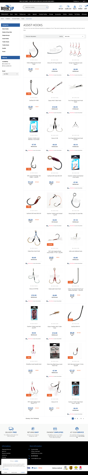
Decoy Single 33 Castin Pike (76, 213)
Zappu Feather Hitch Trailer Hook (55, 327)
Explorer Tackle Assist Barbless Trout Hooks (33, 138)
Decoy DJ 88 (54, 138)
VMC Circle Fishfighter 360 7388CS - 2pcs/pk (34, 176)
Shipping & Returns (6, 449)
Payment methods (6, 453)
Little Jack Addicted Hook (75, 251)
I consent (23, 472)
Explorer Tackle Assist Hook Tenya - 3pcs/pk (75, 402)
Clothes (65, 14)
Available (7, 63)
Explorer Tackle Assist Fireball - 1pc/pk (54, 214)
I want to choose (14, 472)
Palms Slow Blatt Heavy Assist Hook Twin (54, 365)
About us (4, 451)
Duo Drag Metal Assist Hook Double (75, 139)
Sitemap (4, 457)
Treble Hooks (5, 45)
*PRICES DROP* (4, 14)
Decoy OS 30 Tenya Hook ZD (54, 62)
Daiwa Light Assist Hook (55, 288)
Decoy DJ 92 (54, 401)
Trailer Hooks (5, 41)
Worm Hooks (5, 28)
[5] (36, 60)
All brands (84, 14)
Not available (7, 65)
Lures (29, 14)
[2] (32, 60)
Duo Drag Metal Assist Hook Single (75, 101)
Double (4, 48)
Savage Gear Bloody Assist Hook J (75, 63)
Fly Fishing (77, 14)
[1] (31, 60)
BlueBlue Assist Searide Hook (33, 364)
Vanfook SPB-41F (75, 326)
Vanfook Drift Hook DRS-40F (54, 175)
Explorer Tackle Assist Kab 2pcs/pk (34, 327)
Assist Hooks (5, 38)
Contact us (76, 1)
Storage (51, 14)
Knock (3, 51)
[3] (34, 60)
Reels (16, 14)
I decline (5, 472)
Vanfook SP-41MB (33, 100)
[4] (35, 60)
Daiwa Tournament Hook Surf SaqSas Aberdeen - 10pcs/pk (75, 289)
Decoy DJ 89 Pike (33, 288)
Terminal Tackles (43, 14)
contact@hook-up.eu (36, 458)
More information (6, 469)
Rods (11, 14)
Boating (71, 14)
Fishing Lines (23, 14)
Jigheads (34, 14)
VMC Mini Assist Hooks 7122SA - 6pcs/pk (75, 365)
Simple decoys (6, 35)
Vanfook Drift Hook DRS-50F (34, 213)
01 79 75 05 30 (34, 456)
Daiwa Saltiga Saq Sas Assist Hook (34, 63)
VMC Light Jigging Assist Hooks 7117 (34, 402)
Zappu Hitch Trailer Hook (54, 100)
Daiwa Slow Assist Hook (34, 251)
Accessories (58, 14)
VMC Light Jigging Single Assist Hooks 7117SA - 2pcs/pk (54, 252)
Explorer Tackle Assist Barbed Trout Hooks (75, 176)
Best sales (74, 36)
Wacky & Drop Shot (7, 32)
